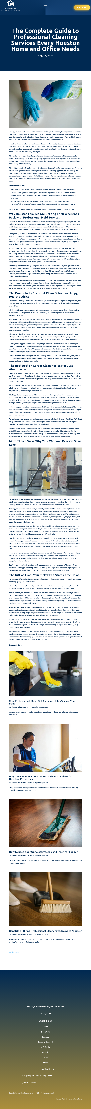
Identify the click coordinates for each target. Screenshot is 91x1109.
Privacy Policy (61, 1099)
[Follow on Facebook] (41, 1013)
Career (45, 1057)
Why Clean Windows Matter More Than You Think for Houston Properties (41, 777)
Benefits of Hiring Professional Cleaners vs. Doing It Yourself (45, 931)
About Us (45, 1052)
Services (45, 1037)
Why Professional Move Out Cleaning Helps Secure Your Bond (42, 702)
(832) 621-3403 (29, 1082)
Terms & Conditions (74, 1099)
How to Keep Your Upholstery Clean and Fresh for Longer (43, 851)
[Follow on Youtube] (50, 1013)
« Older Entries (14, 952)
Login (45, 1062)
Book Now (45, 1032)
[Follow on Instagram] (45, 1013)
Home (45, 1027)
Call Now (82, 7)
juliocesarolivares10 (18, 707)
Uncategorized (42, 707)
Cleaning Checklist (45, 1042)
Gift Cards (45, 1047)
